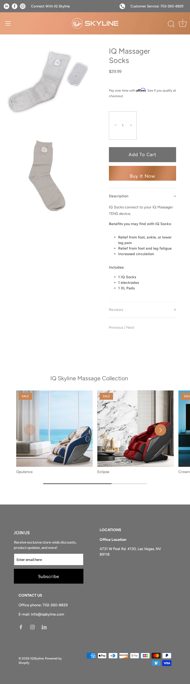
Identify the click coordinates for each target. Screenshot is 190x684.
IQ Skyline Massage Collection (89, 378)
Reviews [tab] (116, 309)
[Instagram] (32, 627)
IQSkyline (37, 658)
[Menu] (8, 23)
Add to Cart (142, 154)
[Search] (171, 24)
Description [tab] (118, 196)
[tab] (142, 253)
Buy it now (142, 176)
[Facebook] (21, 627)
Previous (116, 327)
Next (130, 327)
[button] (29, 430)
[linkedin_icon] (44, 627)
